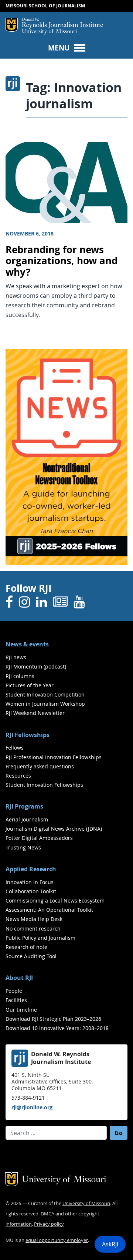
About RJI (19, 978)
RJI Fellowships (28, 735)
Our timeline (21, 1009)
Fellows (15, 747)
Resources (18, 775)
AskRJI (110, 1244)
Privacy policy (49, 1224)
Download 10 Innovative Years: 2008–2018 (57, 1028)
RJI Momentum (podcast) (36, 666)
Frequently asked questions (40, 766)
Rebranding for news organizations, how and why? (61, 261)
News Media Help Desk (34, 918)
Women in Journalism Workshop (45, 703)
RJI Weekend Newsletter (35, 712)
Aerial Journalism (27, 819)
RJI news (16, 657)
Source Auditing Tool (31, 956)
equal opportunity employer (56, 1240)
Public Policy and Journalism (40, 937)
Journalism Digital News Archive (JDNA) (54, 828)
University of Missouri (49, 32)
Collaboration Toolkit (31, 891)
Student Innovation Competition (45, 694)
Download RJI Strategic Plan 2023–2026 (53, 1018)
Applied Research (31, 869)
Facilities (16, 1000)
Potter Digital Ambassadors (39, 837)
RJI (62, 23)
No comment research (33, 928)
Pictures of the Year (30, 685)
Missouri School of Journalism (45, 6)
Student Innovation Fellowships (44, 784)
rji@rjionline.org (31, 1107)
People (14, 990)
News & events (27, 644)
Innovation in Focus (30, 882)
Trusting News (23, 847)
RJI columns (20, 676)
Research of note (26, 946)
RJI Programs (24, 806)
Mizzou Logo (11, 25)
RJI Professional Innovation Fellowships (54, 757)
